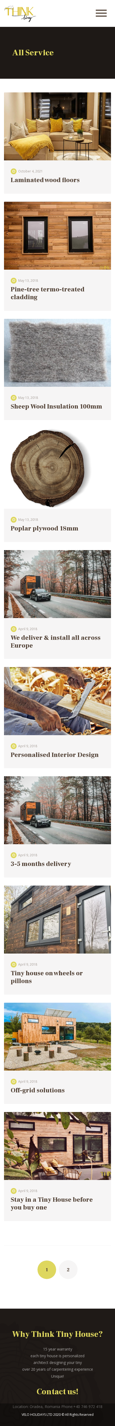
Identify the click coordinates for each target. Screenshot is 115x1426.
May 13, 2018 (28, 280)
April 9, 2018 (27, 629)
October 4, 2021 (30, 171)
